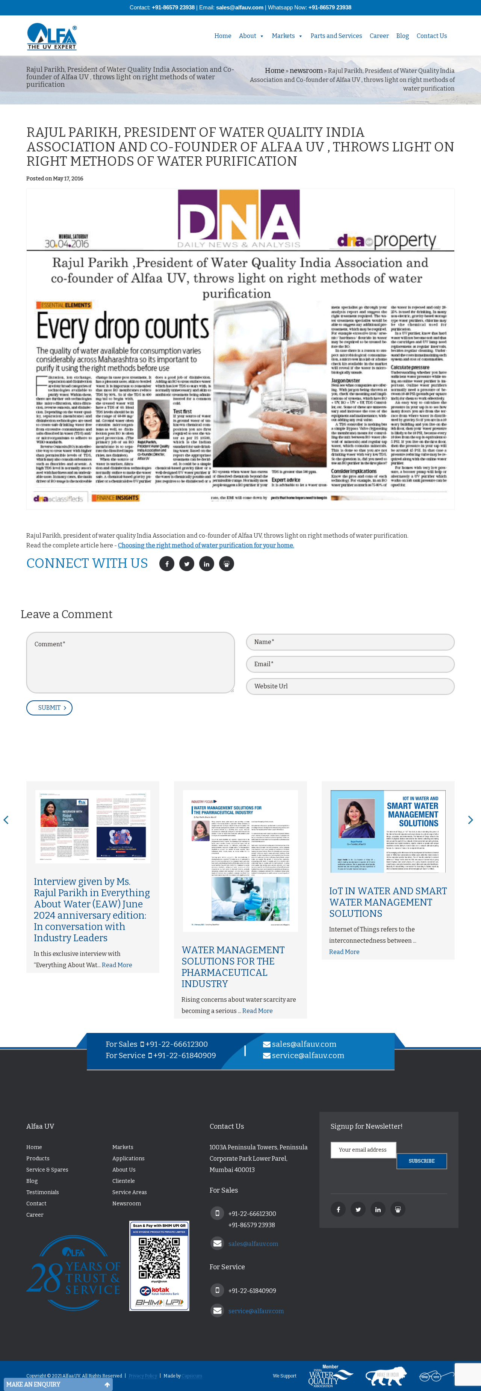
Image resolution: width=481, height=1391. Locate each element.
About (247, 35)
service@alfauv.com (308, 1055)
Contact (36, 1203)
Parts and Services (336, 35)
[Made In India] (380, 1376)
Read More (117, 965)
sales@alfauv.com (304, 1044)
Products (38, 1158)
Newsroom (126, 1203)
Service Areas (129, 1192)
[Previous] (5, 820)
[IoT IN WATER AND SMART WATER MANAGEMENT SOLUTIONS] (388, 831)
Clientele (123, 1181)
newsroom (306, 71)
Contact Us (432, 35)
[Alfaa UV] (58, 36)
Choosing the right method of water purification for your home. (206, 545)
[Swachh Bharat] (431, 1376)
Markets (283, 35)
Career (379, 35)
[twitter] (358, 1209)
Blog (402, 35)
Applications (128, 1158)
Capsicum (192, 1376)
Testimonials (42, 1192)
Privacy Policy (143, 1376)
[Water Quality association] (325, 1376)
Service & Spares (47, 1170)
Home (223, 35)
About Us (124, 1170)
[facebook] (338, 1209)
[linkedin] (378, 1209)
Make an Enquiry (33, 1384)
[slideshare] (397, 1209)
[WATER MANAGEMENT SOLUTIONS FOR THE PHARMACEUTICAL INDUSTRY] (240, 861)
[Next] (470, 820)
